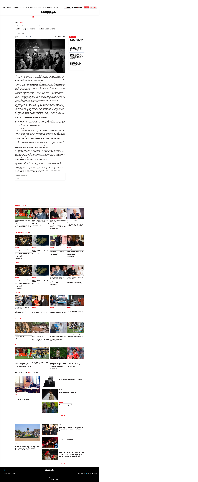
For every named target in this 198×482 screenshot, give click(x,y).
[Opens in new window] (88, 473)
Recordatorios (49, 7)
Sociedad (31, 7)
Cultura (35, 7)
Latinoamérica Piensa (40, 420)
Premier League (45, 16)
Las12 (22, 372)
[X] (10, 473)
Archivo (38, 477)
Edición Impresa (9, 7)
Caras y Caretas (18, 420)
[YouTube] (13, 473)
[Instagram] (9, 473)
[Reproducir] (73, 7)
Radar (29, 372)
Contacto (42, 477)
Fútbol (61, 16)
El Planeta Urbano (26, 420)
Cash (16, 372)
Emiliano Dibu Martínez (54, 16)
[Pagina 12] (49, 12)
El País (23, 7)
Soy (26, 372)
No (19, 372)
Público (48, 420)
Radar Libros (35, 372)
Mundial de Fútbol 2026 (17, 7)
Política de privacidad (49, 477)
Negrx (33, 420)
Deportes (39, 7)
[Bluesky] (12, 473)
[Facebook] (8, 473)
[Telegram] (14, 473)
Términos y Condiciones (59, 477)
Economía (27, 7)
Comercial (92, 470)
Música (40, 16)
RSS (96, 470)
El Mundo (44, 7)
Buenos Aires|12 (56, 7)
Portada (16, 22)
